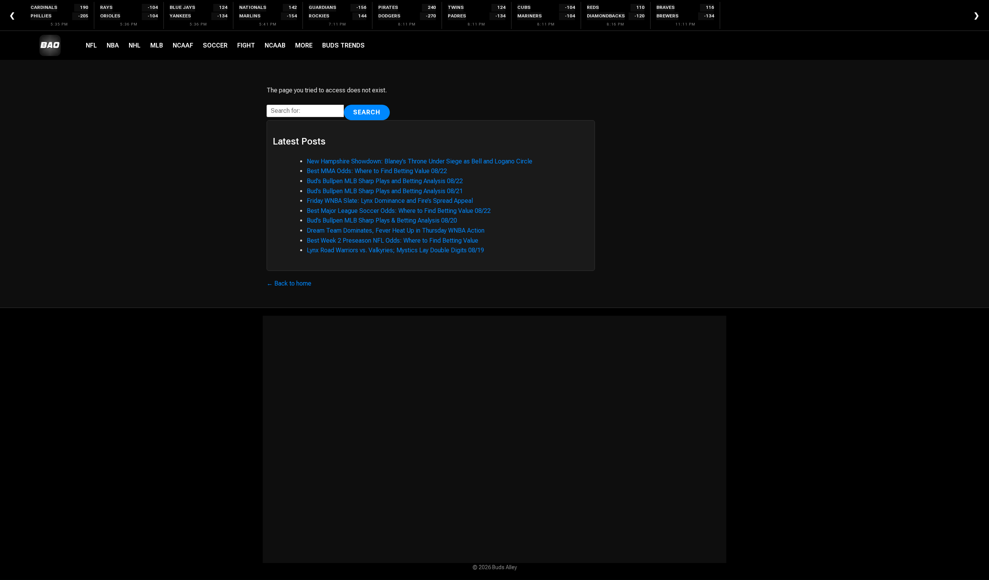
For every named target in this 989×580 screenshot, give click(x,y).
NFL (91, 45)
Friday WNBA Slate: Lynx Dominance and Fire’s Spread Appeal (390, 200)
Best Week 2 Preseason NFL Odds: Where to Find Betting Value (392, 240)
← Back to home (289, 283)
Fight (246, 45)
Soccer (215, 45)
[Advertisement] (494, 439)
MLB (156, 45)
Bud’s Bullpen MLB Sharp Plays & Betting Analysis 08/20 (382, 220)
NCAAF (183, 45)
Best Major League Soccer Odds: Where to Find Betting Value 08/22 (399, 210)
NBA (113, 45)
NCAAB (275, 45)
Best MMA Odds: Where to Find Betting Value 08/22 (377, 171)
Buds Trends (343, 45)
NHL (135, 45)
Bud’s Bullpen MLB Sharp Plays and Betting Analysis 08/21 (385, 191)
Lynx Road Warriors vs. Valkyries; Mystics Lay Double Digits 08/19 (395, 250)
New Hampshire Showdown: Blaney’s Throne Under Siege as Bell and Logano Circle (419, 161)
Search (367, 112)
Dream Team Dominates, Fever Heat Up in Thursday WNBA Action (395, 230)
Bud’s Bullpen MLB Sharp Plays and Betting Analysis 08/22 (385, 181)
